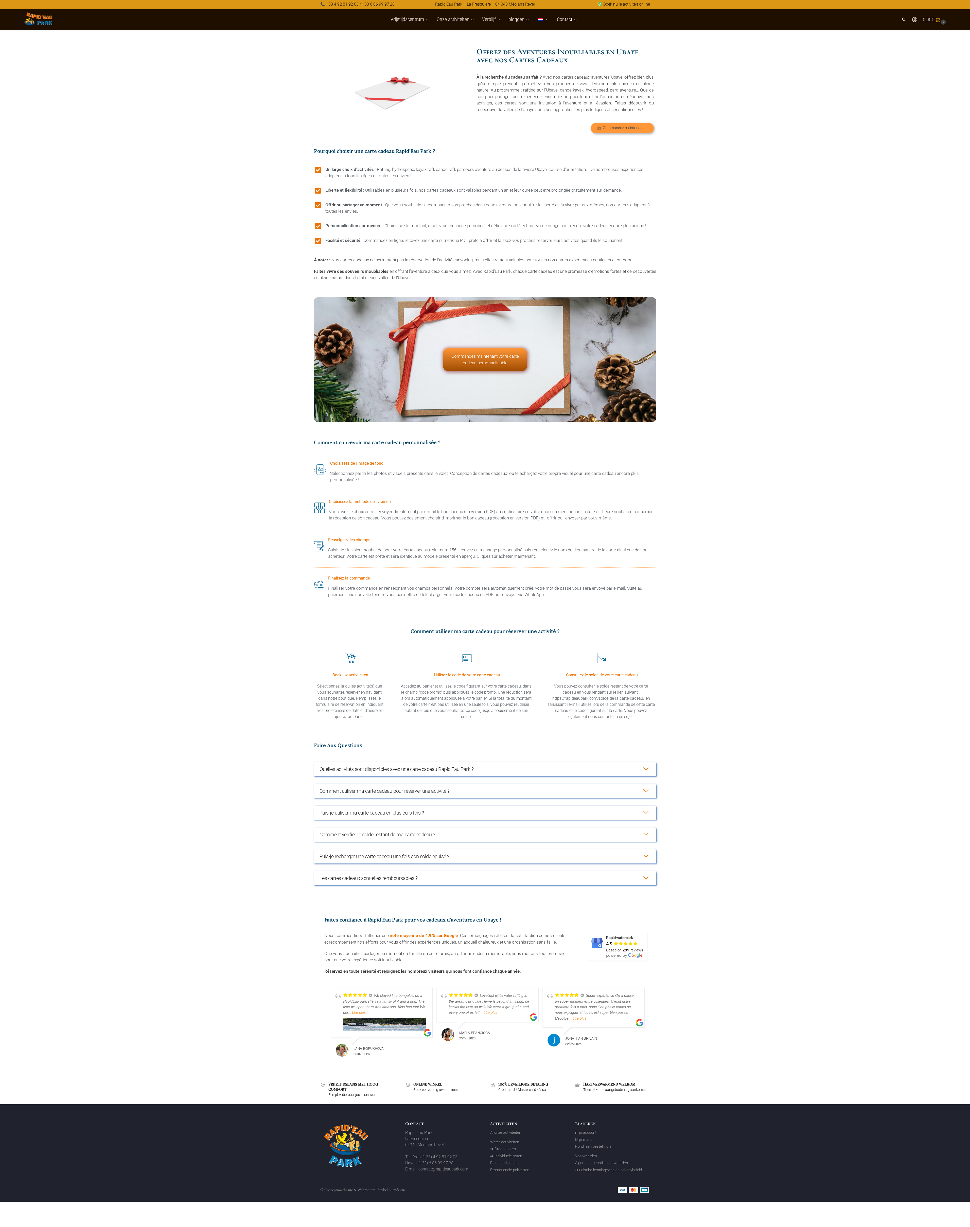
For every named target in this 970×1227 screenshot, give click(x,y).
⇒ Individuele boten (506, 1156)
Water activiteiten (504, 1142)
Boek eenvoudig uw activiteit (435, 1090)
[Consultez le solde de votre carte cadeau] (602, 686)
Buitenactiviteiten (504, 1163)
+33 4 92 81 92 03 (342, 4)
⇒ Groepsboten (503, 1149)
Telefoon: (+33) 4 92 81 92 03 (431, 1156)
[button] (935, 19)
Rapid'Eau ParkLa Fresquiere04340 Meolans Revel (424, 1138)
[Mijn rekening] (915, 19)
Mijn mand (583, 1139)
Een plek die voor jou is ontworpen (354, 1095)
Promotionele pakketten (509, 1170)
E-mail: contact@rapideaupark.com (436, 1169)
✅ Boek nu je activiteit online (623, 4)
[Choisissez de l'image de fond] (485, 471)
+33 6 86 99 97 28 (378, 4)
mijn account (585, 1132)
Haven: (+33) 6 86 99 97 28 (429, 1163)
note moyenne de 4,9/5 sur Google (424, 935)
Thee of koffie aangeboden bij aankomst (614, 1090)
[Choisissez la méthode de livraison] (485, 510)
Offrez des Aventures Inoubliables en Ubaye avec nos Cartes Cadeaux (558, 56)
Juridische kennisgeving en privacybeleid (608, 1170)
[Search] (906, 19)
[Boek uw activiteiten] (350, 686)
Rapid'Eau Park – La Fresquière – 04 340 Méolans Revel (485, 4)
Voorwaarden (586, 1156)
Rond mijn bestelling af (594, 1146)
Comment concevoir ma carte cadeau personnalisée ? (377, 442)
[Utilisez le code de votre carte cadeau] (467, 686)
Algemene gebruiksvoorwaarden (601, 1163)
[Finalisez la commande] (485, 586)
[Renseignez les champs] (485, 548)
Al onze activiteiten (505, 1132)
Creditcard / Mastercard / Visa (522, 1090)
